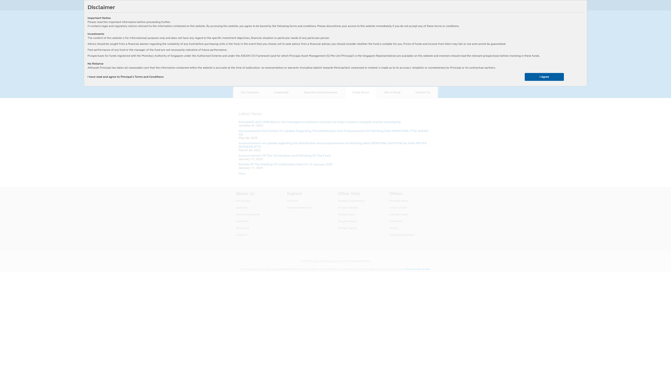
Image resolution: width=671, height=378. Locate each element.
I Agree (544, 76)
